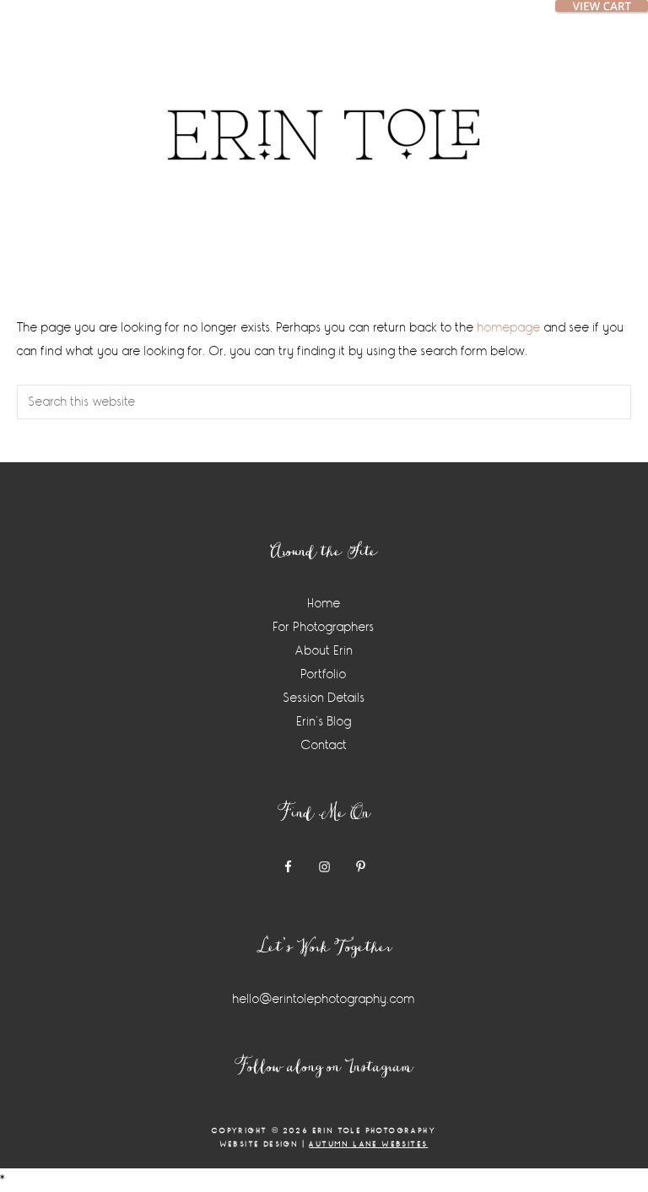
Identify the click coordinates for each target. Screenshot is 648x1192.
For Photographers (324, 627)
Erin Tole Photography (324, 114)
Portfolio (324, 674)
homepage (509, 328)
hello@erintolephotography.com (324, 999)
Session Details (324, 698)
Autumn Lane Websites (368, 1144)
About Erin (324, 651)
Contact (324, 745)
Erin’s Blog (324, 722)
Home (324, 604)
